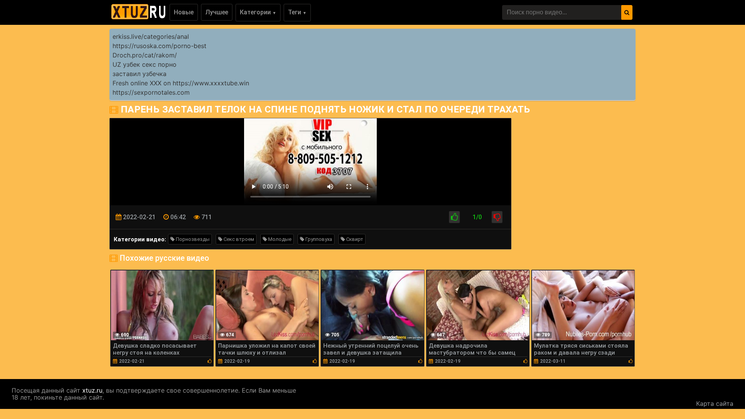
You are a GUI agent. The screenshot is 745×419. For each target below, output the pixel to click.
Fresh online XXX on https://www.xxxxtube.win (181, 83)
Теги (297, 12)
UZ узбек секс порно (145, 64)
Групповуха (318, 239)
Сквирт (354, 239)
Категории (258, 12)
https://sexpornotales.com (151, 92)
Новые (184, 12)
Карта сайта (714, 403)
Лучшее (216, 12)
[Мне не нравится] (497, 217)
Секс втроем (238, 239)
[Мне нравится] (454, 217)
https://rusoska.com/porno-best (159, 46)
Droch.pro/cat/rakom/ (145, 55)
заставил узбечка (139, 74)
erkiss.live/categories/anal (151, 36)
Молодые (279, 239)
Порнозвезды (192, 239)
